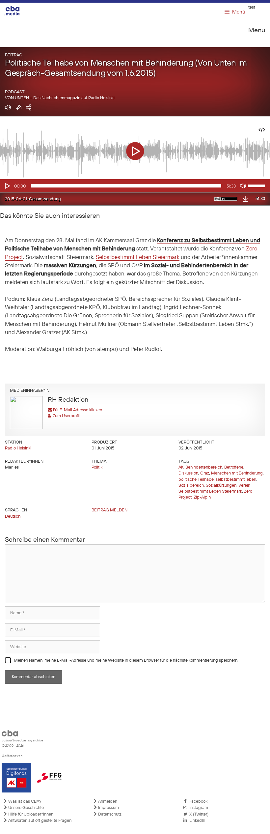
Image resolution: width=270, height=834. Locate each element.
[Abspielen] (7, 186)
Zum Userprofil (65, 416)
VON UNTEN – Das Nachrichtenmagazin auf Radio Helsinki (60, 98)
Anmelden (107, 801)
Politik (97, 467)
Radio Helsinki (18, 448)
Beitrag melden (109, 510)
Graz (204, 473)
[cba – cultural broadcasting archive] (16, 11)
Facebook (197, 801)
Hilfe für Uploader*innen (30, 814)
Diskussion (188, 473)
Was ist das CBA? (24, 801)
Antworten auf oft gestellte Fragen (39, 821)
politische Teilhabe (196, 479)
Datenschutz (109, 814)
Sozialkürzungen (221, 485)
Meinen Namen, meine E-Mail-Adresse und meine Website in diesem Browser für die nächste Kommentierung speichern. (126, 660)
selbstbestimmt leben (236, 479)
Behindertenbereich (203, 467)
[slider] (257, 185)
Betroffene (233, 467)
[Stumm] (243, 186)
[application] (135, 185)
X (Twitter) (197, 814)
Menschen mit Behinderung (237, 473)
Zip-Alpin (202, 497)
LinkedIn (196, 821)
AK (180, 467)
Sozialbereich (191, 485)
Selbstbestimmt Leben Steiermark (137, 257)
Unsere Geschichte (25, 808)
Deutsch (12, 516)
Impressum (108, 808)
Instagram (197, 808)
